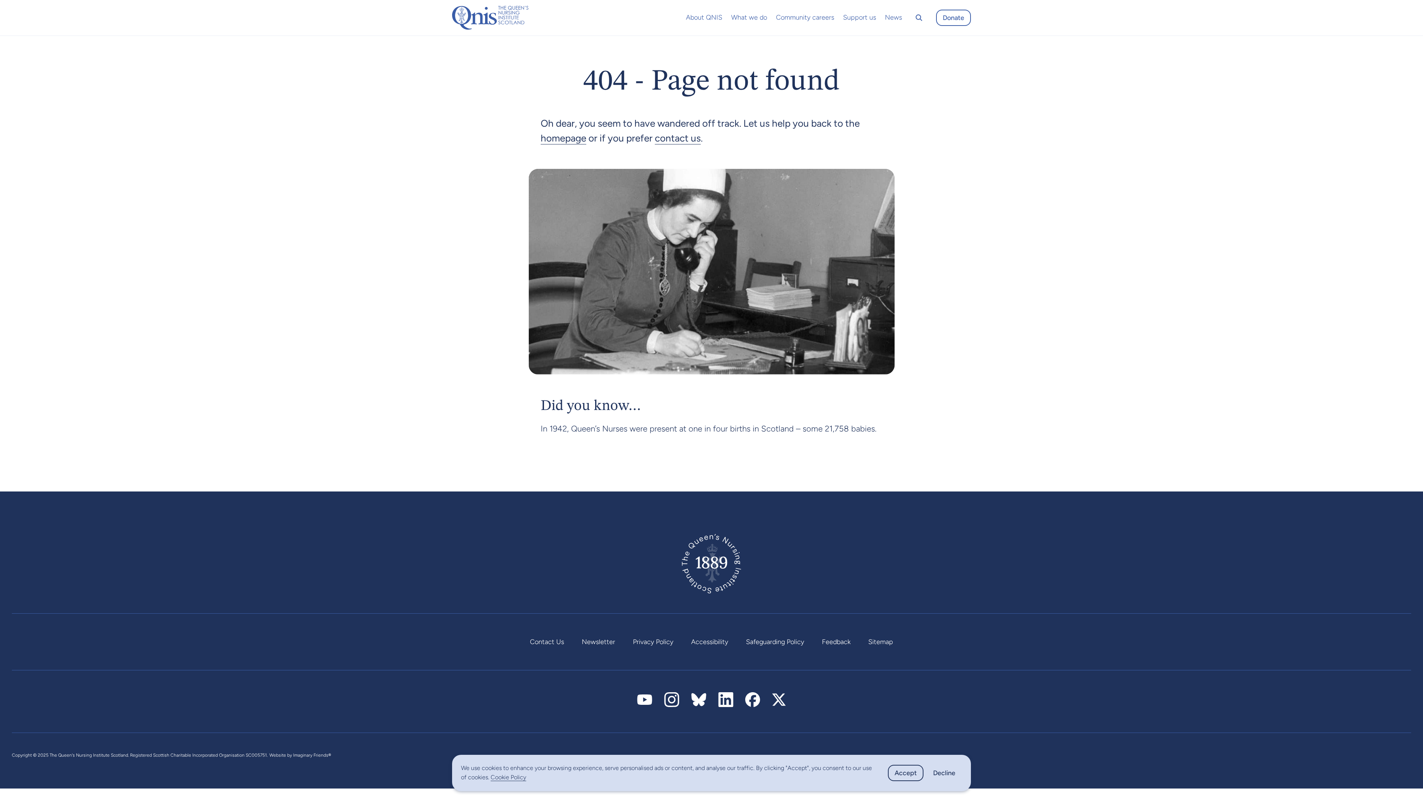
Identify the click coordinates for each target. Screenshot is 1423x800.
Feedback (836, 642)
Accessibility (709, 642)
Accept (906, 773)
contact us (678, 138)
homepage (563, 138)
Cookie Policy (508, 777)
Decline (944, 773)
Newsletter (598, 642)
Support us (859, 17)
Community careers (805, 17)
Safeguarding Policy (775, 642)
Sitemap (880, 642)
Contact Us (547, 642)
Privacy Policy (653, 642)
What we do (749, 17)
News (893, 17)
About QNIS (704, 17)
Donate (953, 18)
